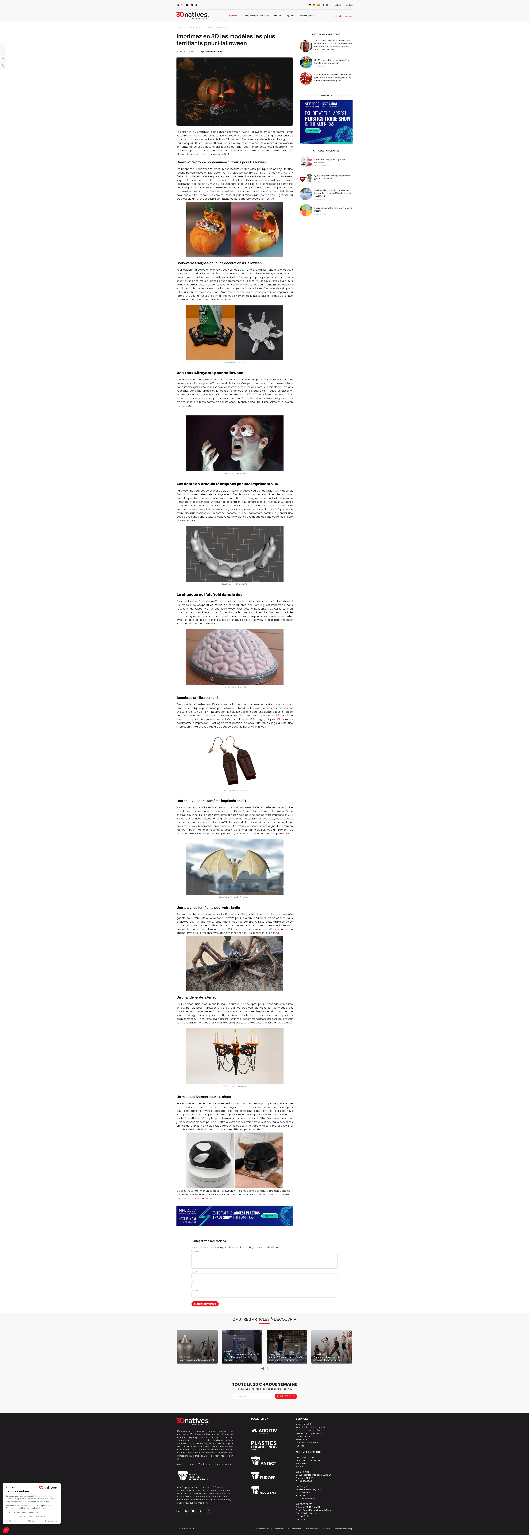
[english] (314, 5)
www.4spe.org (201, 1502)
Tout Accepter (51, 1521)
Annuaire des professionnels (310, 1427)
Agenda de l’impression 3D (309, 1433)
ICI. (278, 719)
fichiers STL (258, 135)
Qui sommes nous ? (261, 1529)
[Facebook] (3, 47)
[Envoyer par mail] (3, 60)
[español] (318, 5)
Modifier (31, 1521)
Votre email (240, 1396)
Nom (194, 1272)
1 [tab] (262, 1368)
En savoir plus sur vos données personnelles (22, 1512)
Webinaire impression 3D (308, 1442)
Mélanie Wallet (214, 51)
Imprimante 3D (303, 1424)
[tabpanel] (197, 1347)
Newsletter (301, 1439)
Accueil (179, 27)
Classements (219, 27)
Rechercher (347, 16)
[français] (323, 5)
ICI (197, 198)
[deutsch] (310, 5)
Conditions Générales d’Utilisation (287, 1529)
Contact (349, 5)
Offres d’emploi (307, 16)
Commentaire (197, 1251)
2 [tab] (266, 1368)
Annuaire (277, 16)
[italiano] (327, 5)
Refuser (12, 1521)
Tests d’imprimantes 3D (308, 1430)
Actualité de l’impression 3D (198, 27)
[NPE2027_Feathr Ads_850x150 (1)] (234, 1216)
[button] (5, 1530)
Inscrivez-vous (285, 1396)
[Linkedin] (3, 53)
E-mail (194, 1281)
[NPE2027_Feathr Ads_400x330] (326, 122)
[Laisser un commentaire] (3, 66)
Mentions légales (312, 1529)
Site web (195, 1291)
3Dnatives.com (205, 1464)
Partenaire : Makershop (343, 1529)
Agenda (290, 16)
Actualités (233, 16)
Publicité (337, 5)
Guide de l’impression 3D (255, 16)
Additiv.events (223, 1464)
